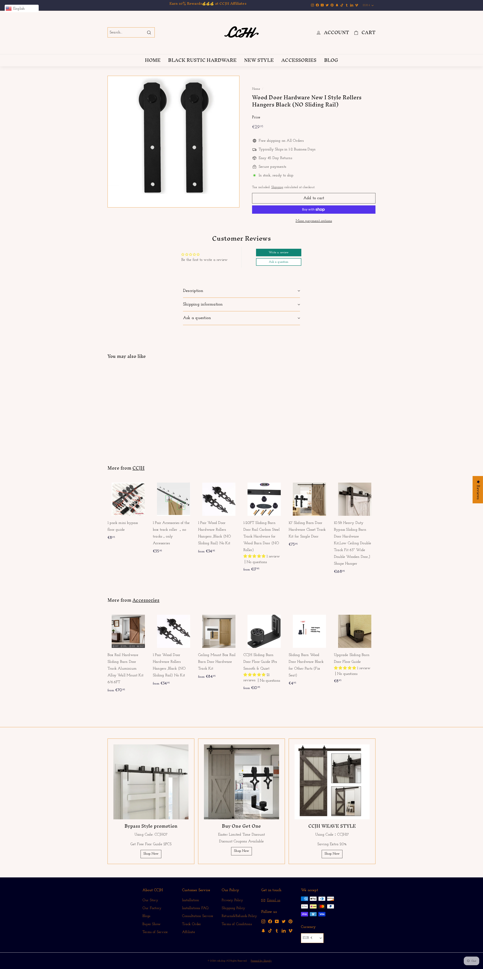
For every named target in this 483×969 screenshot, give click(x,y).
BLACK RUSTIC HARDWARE (202, 60)
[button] (255, 556)
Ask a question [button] (278, 261)
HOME (153, 60)
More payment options (314, 221)
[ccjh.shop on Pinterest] (290, 921)
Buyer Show (151, 924)
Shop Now (150, 854)
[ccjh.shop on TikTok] (270, 930)
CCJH (138, 468)
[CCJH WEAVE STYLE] (332, 781)
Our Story (150, 900)
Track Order (191, 924)
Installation (190, 900)
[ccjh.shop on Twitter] (284, 921)
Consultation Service (197, 916)
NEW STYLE (259, 60)
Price (256, 117)
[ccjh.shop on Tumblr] (277, 930)
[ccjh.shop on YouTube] (277, 921)
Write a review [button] (278, 252)
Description (193, 291)
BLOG (331, 60)
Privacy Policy (232, 900)
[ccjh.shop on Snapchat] (263, 930)
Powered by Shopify (261, 961)
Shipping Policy (233, 908)
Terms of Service (155, 932)
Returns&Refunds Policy (239, 916)
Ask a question (197, 318)
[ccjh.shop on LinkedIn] (284, 930)
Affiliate (188, 932)
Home (256, 88)
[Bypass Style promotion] (150, 781)
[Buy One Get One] (241, 781)
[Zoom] (173, 141)
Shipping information (203, 304)
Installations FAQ (195, 908)
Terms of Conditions (237, 924)
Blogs (146, 916)
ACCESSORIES (298, 60)
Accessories (145, 600)
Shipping (277, 187)
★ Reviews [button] (478, 489)
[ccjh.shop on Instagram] (263, 921)
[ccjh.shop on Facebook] (270, 921)
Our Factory (151, 908)
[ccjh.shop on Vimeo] (290, 930)
